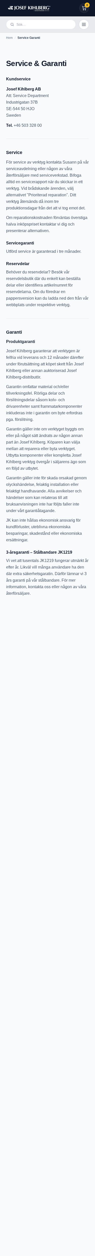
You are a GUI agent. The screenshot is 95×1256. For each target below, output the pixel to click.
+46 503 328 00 (28, 125)
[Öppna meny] (84, 24)
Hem (9, 38)
